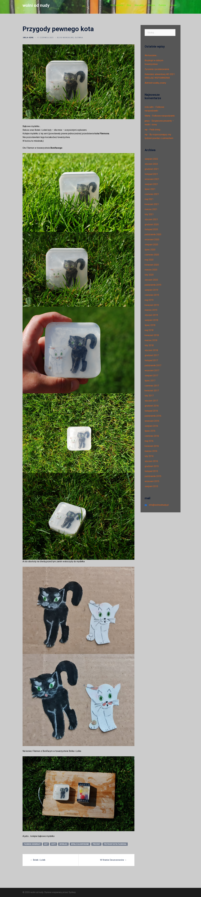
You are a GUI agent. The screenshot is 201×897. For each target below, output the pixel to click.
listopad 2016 (151, 411)
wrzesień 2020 (152, 239)
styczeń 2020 (151, 280)
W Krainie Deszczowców (112, 860)
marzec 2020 (151, 269)
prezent (96, 844)
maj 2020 (149, 259)
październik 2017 (153, 365)
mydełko (63, 844)
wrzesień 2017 (152, 370)
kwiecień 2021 (152, 204)
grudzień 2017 (152, 355)
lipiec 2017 (150, 380)
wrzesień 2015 (152, 481)
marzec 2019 (151, 310)
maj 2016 (149, 441)
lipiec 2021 (150, 189)
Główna (79, 38)
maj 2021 (149, 199)
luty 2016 (149, 456)
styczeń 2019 (151, 315)
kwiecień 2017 (152, 390)
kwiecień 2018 (152, 335)
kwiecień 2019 (152, 305)
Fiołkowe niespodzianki (163, 115)
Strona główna (116, 5)
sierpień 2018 (151, 320)
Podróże (162, 5)
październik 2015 (153, 476)
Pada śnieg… (155, 129)
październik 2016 (153, 416)
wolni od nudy (36, 5)
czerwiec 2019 (152, 295)
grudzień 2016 (152, 405)
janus (147, 121)
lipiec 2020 (150, 249)
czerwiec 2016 (152, 436)
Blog (129, 5)
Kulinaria (151, 5)
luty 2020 (149, 274)
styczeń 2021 (151, 219)
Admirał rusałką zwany (155, 83)
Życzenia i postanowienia (157, 69)
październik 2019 (153, 285)
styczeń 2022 (151, 164)
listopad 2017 (151, 360)
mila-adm (28, 38)
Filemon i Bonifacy (32, 844)
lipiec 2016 (150, 431)
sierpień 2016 (151, 426)
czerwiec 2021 (152, 194)
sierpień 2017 (151, 375)
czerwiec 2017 (152, 385)
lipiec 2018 (150, 325)
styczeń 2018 (151, 350)
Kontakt (173, 5)
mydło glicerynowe (80, 844)
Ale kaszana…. (151, 55)
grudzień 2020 (152, 224)
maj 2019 (149, 300)
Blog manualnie (65, 38)
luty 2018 (149, 345)
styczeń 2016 (151, 461)
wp (146, 129)
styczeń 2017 (151, 400)
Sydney (72, 892)
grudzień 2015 (152, 466)
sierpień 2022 (151, 159)
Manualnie (139, 5)
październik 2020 (153, 234)
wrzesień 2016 (152, 421)
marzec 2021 (151, 209)
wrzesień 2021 (152, 179)
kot (46, 844)
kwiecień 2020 (152, 264)
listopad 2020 (151, 229)
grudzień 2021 (152, 169)
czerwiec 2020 (152, 254)
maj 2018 (149, 330)
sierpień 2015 (151, 486)
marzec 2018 (151, 340)
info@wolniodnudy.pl (159, 505)
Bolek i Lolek (39, 860)
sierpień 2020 (151, 244)
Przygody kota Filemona (115, 844)
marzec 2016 (151, 451)
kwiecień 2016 (152, 446)
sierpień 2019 (151, 290)
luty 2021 (149, 214)
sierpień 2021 (151, 184)
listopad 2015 (151, 471)
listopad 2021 (151, 174)
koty (53, 844)
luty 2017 (149, 395)
